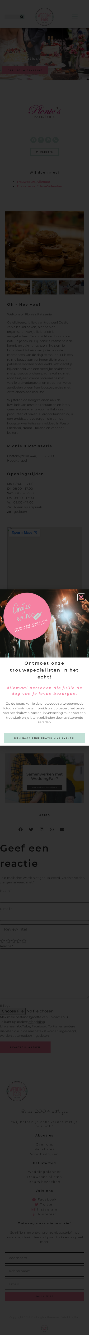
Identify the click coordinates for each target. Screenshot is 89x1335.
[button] (81, 597)
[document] (44, 667)
